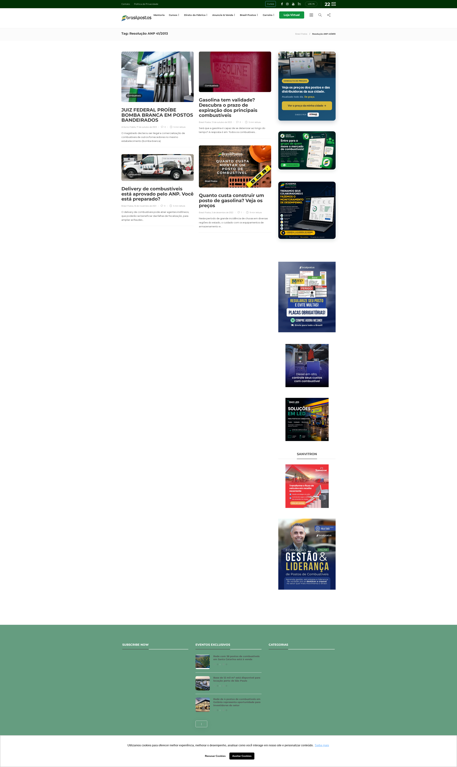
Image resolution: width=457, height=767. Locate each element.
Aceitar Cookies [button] (242, 756)
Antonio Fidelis (128, 127)
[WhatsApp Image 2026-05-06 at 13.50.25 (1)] (307, 419)
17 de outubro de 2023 (147, 127)
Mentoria (159, 15)
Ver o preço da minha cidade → (307, 105)
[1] (307, 365)
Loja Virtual (292, 15)
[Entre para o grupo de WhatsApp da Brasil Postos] (307, 150)
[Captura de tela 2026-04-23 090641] (307, 485)
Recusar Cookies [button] (215, 756)
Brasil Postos (301, 34)
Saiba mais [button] (322, 745)
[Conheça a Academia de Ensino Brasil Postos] (307, 210)
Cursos (173, 15)
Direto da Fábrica (194, 15)
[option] (228, 685)
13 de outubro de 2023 (222, 122)
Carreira (267, 15)
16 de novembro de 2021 (145, 206)
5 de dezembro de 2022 (222, 212)
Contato (125, 4)
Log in (311, 4)
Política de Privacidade (146, 4)
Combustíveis (134, 95)
